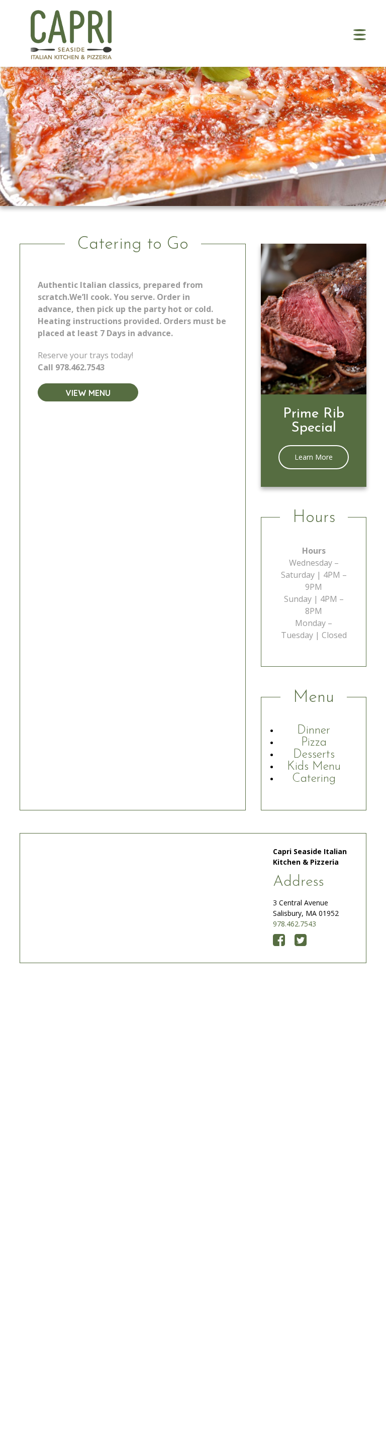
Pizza (314, 743)
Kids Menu (314, 767)
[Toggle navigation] (359, 35)
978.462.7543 (294, 923)
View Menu (88, 393)
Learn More (314, 457)
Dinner (313, 730)
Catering (314, 779)
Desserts (314, 755)
